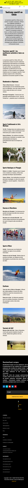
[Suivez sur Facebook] (4, 386)
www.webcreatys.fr (6, 471)
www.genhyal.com (6, 469)
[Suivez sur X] (7, 386)
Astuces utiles (5, 423)
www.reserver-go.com (7, 466)
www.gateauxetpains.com (8, 461)
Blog (4, 430)
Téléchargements (6, 425)
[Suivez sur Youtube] (10, 386)
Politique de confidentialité (8, 442)
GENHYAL (14, 481)
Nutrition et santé (6, 428)
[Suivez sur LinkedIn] (12, 386)
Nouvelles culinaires (6, 417)
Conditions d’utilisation (7, 439)
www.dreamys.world (6, 464)
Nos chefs (5, 420)
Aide (4, 437)
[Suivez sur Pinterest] (15, 386)
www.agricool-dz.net (7, 458)
